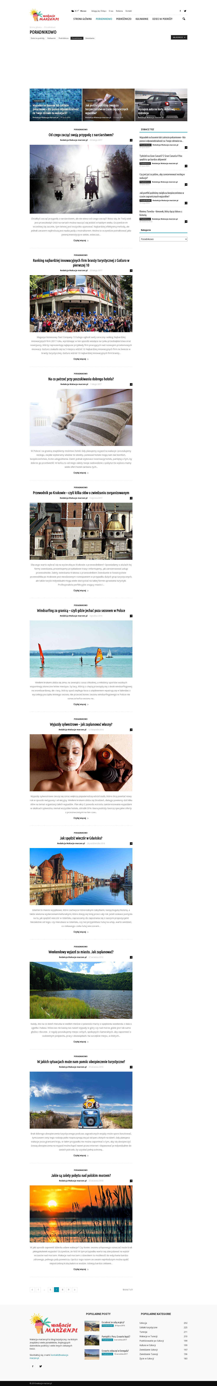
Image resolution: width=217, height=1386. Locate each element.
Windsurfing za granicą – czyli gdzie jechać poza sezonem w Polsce (81, 610)
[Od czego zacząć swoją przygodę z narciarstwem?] (81, 179)
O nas (111, 11)
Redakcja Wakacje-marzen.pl (45, 117)
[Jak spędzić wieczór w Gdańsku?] (81, 876)
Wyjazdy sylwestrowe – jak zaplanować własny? (81, 724)
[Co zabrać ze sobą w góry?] (92, 1326)
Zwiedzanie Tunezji (149, 1354)
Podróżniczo (123, 18)
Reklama (119, 11)
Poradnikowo (104, 18)
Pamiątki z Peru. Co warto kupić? (116, 1336)
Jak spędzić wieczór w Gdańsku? (81, 838)
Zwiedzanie (89, 38)
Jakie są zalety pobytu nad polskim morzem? (81, 1175)
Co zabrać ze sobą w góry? (113, 1322)
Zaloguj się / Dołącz (98, 11)
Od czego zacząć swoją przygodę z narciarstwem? (81, 135)
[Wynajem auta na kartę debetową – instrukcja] (161, 105)
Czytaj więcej (80, 240)
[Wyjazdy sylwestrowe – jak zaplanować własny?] (81, 762)
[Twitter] (185, 11)
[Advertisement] (108, 66)
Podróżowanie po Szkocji (152, 1340)
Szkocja (143, 1323)
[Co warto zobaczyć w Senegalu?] (92, 1354)
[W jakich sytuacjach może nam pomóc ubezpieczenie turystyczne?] (81, 1100)
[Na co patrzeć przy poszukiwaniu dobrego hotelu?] (81, 417)
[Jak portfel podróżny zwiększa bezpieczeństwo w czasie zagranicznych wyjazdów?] (108, 105)
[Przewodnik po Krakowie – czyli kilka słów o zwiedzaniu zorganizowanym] (81, 531)
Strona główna (82, 18)
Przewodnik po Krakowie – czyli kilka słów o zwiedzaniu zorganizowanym (81, 493)
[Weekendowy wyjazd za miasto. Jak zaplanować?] (81, 990)
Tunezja (143, 1331)
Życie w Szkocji (147, 1358)
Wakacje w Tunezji (148, 1336)
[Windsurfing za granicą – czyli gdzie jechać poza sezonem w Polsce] (81, 649)
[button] (183, 19)
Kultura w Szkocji (148, 1345)
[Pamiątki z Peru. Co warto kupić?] (92, 1340)
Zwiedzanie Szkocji (149, 1349)
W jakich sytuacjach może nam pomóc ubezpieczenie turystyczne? (81, 1062)
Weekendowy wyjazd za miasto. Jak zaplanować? (81, 952)
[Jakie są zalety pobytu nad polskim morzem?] (81, 1213)
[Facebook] (180, 11)
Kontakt (129, 11)
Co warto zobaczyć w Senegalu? (115, 1350)
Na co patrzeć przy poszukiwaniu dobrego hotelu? (81, 379)
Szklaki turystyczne (148, 1327)
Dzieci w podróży (162, 18)
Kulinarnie (142, 18)
